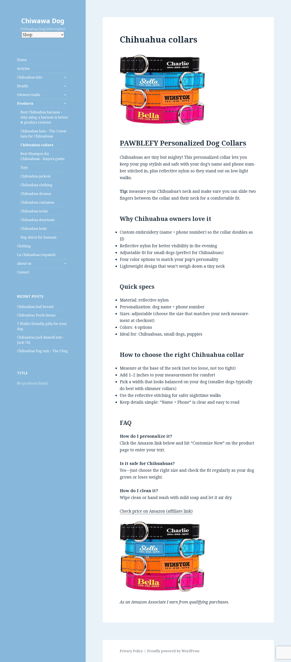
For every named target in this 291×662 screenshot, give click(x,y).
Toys (24, 167)
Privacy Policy (131, 651)
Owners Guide (28, 94)
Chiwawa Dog (42, 20)
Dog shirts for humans (38, 237)
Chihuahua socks (34, 211)
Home (22, 59)
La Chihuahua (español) (36, 254)
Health (22, 86)
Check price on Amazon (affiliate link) (156, 511)
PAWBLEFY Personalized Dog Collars (183, 142)
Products (25, 103)
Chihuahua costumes (37, 202)
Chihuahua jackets (35, 176)
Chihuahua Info (29, 77)
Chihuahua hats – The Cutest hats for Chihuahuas (43, 134)
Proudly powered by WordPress (173, 651)
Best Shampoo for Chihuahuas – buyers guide (42, 156)
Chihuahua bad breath (35, 306)
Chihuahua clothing (36, 185)
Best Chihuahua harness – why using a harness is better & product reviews (44, 117)
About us (24, 263)
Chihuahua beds (33, 228)
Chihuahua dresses (35, 193)
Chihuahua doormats (37, 219)
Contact (23, 272)
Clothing (24, 246)
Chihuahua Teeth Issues (36, 315)
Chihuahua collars (36, 145)
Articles (23, 68)
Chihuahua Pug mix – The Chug (42, 351)
